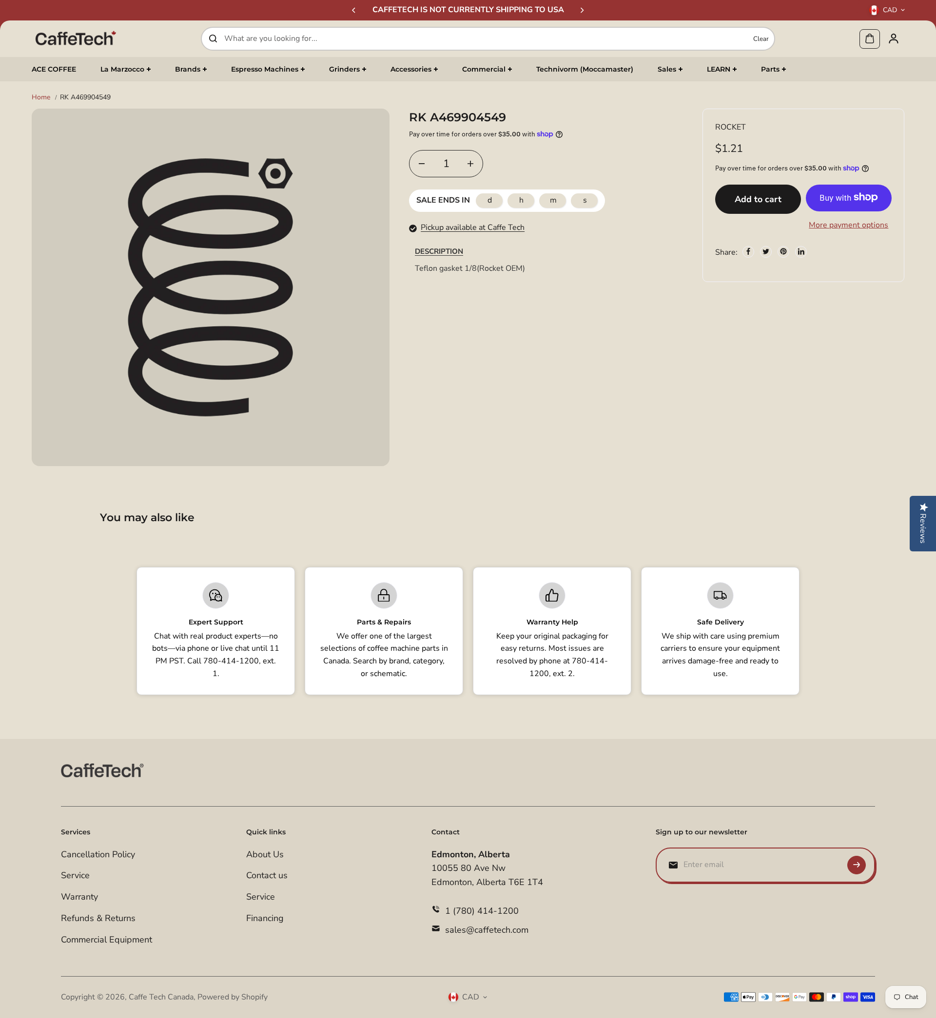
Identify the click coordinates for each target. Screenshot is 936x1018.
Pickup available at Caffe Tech (473, 227)
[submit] (856, 865)
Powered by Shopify (232, 997)
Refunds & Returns (98, 918)
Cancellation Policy (98, 854)
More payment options (848, 224)
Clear (761, 38)
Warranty (79, 897)
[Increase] (470, 164)
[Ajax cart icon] (869, 38)
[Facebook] (748, 251)
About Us (265, 854)
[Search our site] (213, 38)
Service (75, 875)
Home (41, 97)
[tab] (439, 251)
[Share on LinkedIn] (801, 251)
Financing (265, 918)
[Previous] (354, 10)
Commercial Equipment (106, 939)
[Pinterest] (783, 251)
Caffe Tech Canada (161, 997)
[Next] (581, 10)
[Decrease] (422, 164)
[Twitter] (766, 251)
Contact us (267, 875)
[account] (893, 38)
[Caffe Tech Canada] (75, 38)
